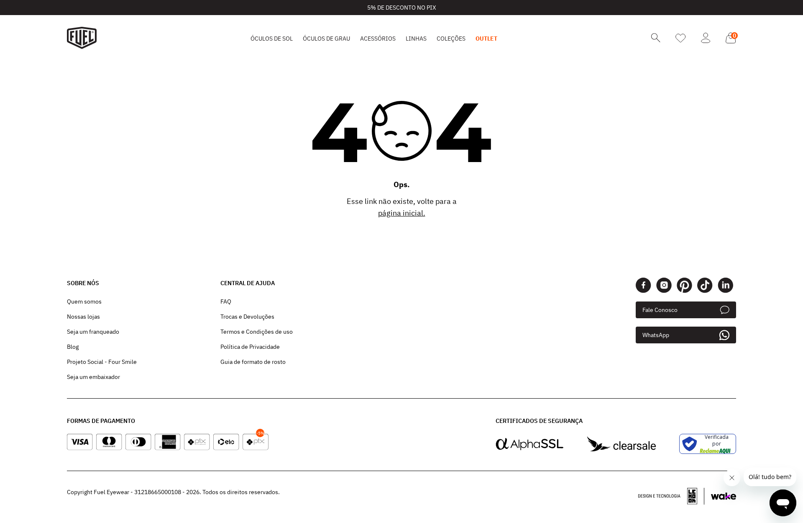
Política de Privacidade (250, 346)
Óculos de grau (326, 38)
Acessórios (378, 38)
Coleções (451, 38)
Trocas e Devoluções (247, 316)
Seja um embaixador (93, 377)
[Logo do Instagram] (664, 285)
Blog (73, 346)
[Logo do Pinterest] (684, 285)
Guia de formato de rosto (253, 362)
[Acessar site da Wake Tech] (723, 496)
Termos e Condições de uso (256, 331)
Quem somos (84, 301)
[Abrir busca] (655, 38)
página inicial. (401, 213)
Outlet (486, 38)
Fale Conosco (660, 310)
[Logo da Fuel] (82, 38)
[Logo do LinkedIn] (725, 285)
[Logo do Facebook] (643, 285)
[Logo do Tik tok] (705, 285)
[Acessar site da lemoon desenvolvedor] (671, 496)
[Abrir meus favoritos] (680, 38)
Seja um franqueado (93, 331)
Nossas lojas (83, 316)
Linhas (416, 38)
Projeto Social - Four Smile (102, 362)
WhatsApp (655, 335)
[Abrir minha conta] (706, 38)
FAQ (225, 301)
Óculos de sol (272, 38)
